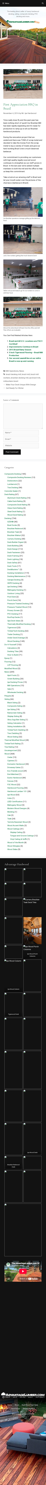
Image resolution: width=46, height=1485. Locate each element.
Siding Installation (14, 726)
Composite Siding (14, 706)
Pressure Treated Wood (17, 607)
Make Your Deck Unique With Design (21, 384)
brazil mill (26, 374)
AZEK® (10, 522)
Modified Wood (10, 668)
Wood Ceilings (13, 829)
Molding (10, 812)
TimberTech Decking (15, 631)
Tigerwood (12, 627)
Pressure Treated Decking (18, 603)
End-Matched (13, 774)
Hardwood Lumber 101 (17, 791)
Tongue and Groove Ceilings (22, 836)
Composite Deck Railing (17, 505)
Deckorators (12, 481)
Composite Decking (12, 474)
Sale (9, 689)
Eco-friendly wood (15, 771)
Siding (7, 699)
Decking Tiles (13, 651)
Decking (7, 518)
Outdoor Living (13, 593)
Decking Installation (15, 573)
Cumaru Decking (14, 539)
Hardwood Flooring (15, 788)
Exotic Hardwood (14, 778)
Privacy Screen (13, 610)
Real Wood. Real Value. (30, 1405)
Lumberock (12, 484)
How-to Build (12, 655)
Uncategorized (10, 750)
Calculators (12, 648)
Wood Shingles (13, 846)
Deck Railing (9, 494)
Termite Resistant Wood (17, 822)
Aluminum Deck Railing (16, 498)
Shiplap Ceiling (16, 832)
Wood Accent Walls (15, 825)
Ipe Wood (11, 795)
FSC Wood (11, 784)
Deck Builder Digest (15, 542)
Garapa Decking (14, 580)
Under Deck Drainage (16, 638)
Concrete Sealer (11, 491)
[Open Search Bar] (42, 3)
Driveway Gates (13, 767)
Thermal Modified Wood (14, 740)
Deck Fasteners (13, 552)
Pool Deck (11, 597)
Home (9, 1405)
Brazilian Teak (13, 532)
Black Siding (12, 702)
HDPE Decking (13, 583)
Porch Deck (12, 600)
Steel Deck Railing (14, 511)
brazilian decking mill (19, 378)
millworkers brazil (10, 381)
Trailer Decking (13, 634)
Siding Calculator (14, 723)
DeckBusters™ (13, 569)
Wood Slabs (12, 849)
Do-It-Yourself (10, 644)
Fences (10, 781)
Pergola (7, 696)
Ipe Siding (11, 709)
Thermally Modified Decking (19, 624)
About (17, 1405)
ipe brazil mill (34, 378)
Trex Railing (9, 747)
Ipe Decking (12, 586)
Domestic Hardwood (16, 764)
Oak (9, 815)
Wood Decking (13, 641)
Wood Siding (12, 737)
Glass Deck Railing (15, 508)
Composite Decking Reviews (19, 477)
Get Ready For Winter (15, 388)
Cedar (9, 757)
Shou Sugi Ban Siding (16, 719)
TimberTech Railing (12, 743)
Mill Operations (12, 371)
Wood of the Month (15, 842)
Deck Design (12, 549)
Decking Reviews (29, 1409)
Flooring (7, 662)
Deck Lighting (13, 559)
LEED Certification (14, 801)
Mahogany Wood (14, 805)
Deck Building (13, 545)
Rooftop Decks (13, 617)
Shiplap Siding (13, 716)
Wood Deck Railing (15, 515)
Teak (9, 819)
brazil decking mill (13, 374)
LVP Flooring (12, 665)
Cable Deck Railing (15, 501)
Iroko (9, 798)
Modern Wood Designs (17, 808)
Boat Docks (12, 525)
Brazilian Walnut (14, 535)
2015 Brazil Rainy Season (20, 350)
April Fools (11, 675)
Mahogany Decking (15, 590)
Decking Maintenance (16, 576)
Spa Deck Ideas (13, 621)
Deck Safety (12, 563)
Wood (6, 754)
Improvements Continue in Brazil (23, 347)
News (21, 371)
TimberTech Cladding (16, 730)
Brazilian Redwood (15, 528)
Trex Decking (12, 487)
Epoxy (6, 658)
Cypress (10, 760)
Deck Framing (13, 556)
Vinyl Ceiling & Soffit (18, 839)
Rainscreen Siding (14, 713)
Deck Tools (12, 566)
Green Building (13, 679)
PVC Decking (12, 614)
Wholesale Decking (15, 692)
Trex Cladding (13, 733)
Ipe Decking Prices (15, 682)
